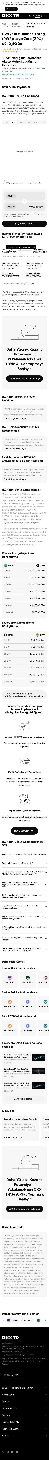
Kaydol (38, 16)
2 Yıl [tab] (43, 122)
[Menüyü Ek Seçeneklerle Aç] (45, 16)
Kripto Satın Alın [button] (11, 1422)
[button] (30, 15)
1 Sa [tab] (6, 122)
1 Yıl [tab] (35, 122)
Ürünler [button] (6, 1401)
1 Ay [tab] (28, 122)
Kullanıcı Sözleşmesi (12, 1293)
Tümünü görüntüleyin (15, 418)
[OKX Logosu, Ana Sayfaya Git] (10, 15)
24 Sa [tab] (13, 122)
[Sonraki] (45, 1320)
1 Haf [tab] (21, 122)
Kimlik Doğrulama (28, 782)
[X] (3, 1452)
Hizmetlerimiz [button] (9, 1408)
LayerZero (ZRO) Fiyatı (24, 284)
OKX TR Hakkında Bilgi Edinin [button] (17, 1387)
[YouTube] (17, 1452)
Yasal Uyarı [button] (8, 1394)
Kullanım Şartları (37, 1285)
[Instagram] (12, 1452)
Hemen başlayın (12, 1137)
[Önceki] (3, 1320)
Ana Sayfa (5, 25)
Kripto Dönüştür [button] (10, 1428)
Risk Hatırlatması (14, 1287)
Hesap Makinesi (16, 25)
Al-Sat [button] (5, 1435)
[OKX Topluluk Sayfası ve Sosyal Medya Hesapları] (21, 1452)
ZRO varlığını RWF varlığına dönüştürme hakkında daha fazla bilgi (24, 694)
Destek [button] (6, 1415)
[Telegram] (8, 1452)
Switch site (11, 9)
